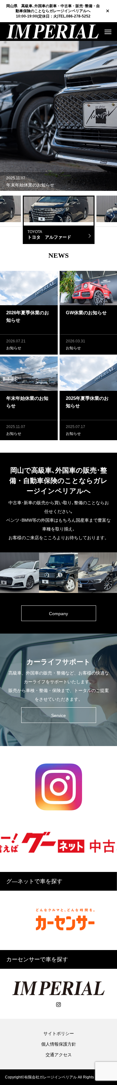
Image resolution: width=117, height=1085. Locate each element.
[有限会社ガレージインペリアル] (52, 31)
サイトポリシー (58, 1033)
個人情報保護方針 (58, 1044)
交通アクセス (59, 1055)
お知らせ (13, 348)
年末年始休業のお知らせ (30, 184)
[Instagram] (58, 1005)
